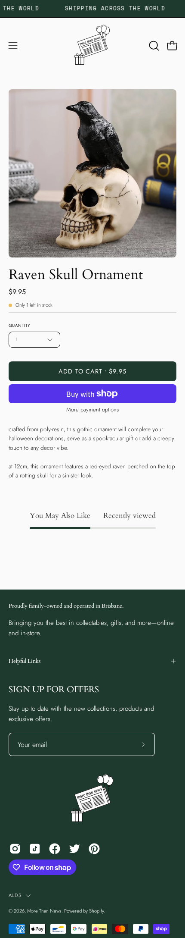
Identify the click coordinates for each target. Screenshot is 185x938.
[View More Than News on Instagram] (15, 848)
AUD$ (15, 895)
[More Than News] (92, 45)
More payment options (92, 409)
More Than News (44, 910)
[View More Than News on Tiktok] (34, 848)
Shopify (96, 910)
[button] (153, 46)
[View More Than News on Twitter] (74, 848)
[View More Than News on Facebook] (54, 848)
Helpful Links (24, 661)
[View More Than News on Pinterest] (94, 848)
